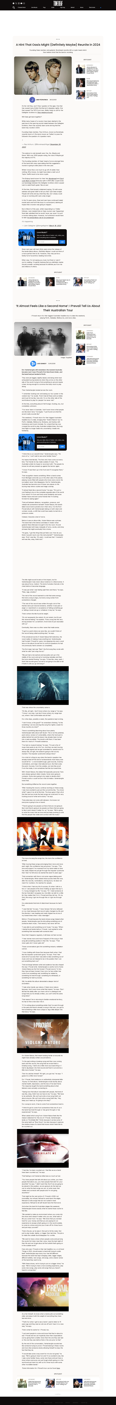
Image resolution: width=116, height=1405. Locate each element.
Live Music (34, 7)
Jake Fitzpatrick (42, 100)
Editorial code (48, 1402)
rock (58, 39)
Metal (72, 7)
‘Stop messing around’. (45, 112)
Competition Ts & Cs (35, 1402)
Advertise (75, 1402)
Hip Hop (62, 7)
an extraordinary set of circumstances (40, 218)
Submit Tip (84, 1402)
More (81, 7)
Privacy (68, 1402)
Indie (52, 7)
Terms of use (59, 1402)
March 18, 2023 (55, 226)
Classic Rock (21, 7)
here (58, 1368)
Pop (44, 7)
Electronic (92, 7)
